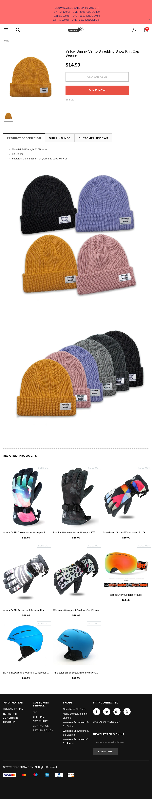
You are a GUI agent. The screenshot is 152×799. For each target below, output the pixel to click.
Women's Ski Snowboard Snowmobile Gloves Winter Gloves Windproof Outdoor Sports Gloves (26, 610)
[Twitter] (106, 711)
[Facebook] (96, 711)
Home (6, 40)
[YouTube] (127, 711)
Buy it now (97, 90)
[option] (30, 76)
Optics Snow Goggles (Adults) (126, 594)
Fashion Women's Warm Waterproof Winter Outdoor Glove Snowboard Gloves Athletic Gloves (76, 532)
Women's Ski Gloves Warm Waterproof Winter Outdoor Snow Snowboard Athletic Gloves (26, 532)
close (149, 19)
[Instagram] (117, 711)
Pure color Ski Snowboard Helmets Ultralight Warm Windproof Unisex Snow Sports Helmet (76, 672)
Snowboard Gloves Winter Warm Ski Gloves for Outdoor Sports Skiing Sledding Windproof (126, 532)
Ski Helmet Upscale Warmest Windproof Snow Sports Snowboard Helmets (26, 672)
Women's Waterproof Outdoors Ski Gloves (76, 610)
